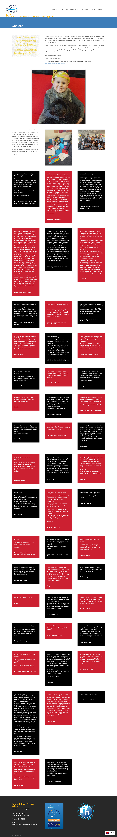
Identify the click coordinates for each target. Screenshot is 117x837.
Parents (100, 9)
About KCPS (55, 9)
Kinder (94, 9)
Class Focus (18, 835)
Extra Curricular (75, 9)
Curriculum (64, 9)
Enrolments (85, 9)
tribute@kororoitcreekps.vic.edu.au (55, 63)
